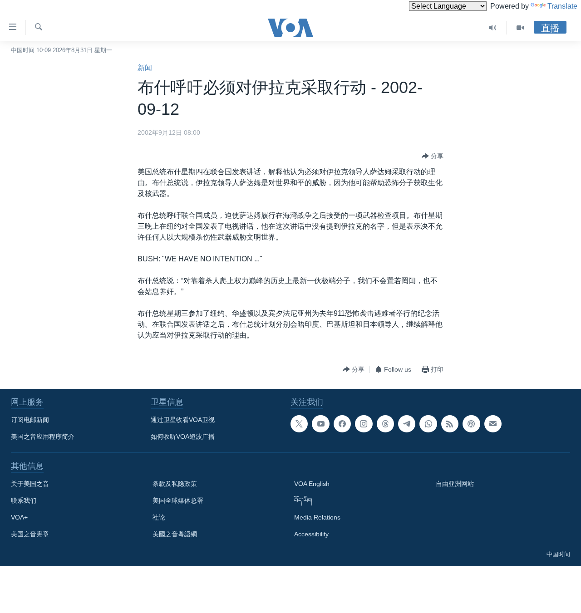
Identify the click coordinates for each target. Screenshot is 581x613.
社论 (159, 517)
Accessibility (311, 534)
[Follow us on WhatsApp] (428, 423)
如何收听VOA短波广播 (183, 436)
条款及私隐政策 (175, 483)
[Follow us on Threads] (385, 423)
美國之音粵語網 (175, 534)
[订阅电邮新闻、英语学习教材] (493, 423)
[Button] (432, 156)
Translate (562, 6)
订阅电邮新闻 (30, 419)
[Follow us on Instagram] (363, 423)
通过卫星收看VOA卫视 (183, 419)
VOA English (312, 483)
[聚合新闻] (449, 423)
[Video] (520, 27)
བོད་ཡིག (303, 500)
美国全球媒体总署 (178, 500)
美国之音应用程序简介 (42, 436)
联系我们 (23, 500)
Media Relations (317, 517)
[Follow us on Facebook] (342, 423)
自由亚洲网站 (455, 483)
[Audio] (493, 27)
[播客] (471, 423)
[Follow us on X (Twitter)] (299, 423)
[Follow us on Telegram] (406, 423)
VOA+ (19, 517)
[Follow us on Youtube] (320, 423)
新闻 (145, 68)
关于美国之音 (30, 483)
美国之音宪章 (30, 534)
